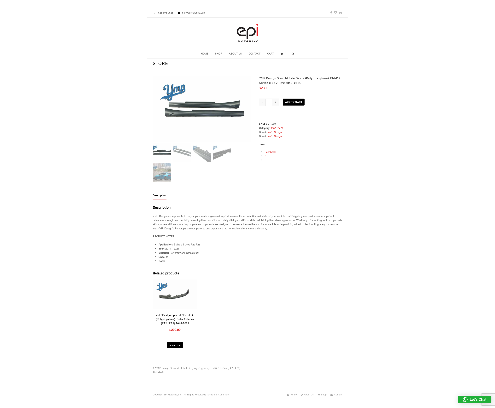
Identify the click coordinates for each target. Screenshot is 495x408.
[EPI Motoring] (247, 33)
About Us (309, 394)
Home (293, 394)
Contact (338, 394)
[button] (474, 399)
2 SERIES (277, 128)
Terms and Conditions (218, 394)
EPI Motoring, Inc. (173, 394)
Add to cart (293, 102)
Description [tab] (159, 195)
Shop (324, 394)
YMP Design (275, 132)
